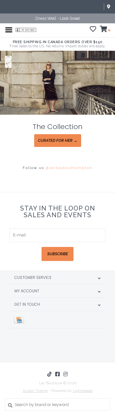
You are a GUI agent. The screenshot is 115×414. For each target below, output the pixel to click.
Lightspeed (83, 390)
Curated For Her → (57, 140)
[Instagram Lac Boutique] (65, 374)
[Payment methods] (20, 319)
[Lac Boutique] (26, 29)
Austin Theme (35, 390)
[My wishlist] (93, 29)
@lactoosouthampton (69, 168)
